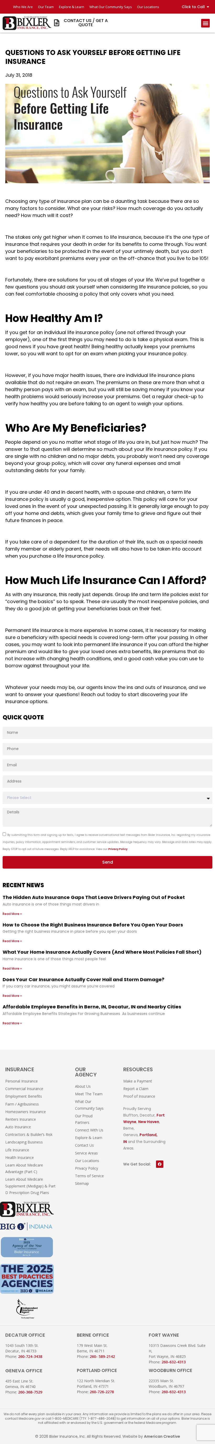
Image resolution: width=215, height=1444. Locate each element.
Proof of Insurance (139, 1096)
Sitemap (82, 1183)
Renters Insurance (20, 1119)
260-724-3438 (30, 1356)
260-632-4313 (174, 1361)
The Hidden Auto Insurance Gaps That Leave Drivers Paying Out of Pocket (94, 897)
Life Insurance (17, 1149)
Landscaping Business (24, 1142)
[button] (205, 23)
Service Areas (86, 1153)
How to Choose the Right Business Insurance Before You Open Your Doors (93, 924)
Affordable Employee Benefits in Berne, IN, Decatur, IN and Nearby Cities (92, 1006)
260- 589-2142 (102, 1356)
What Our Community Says (110, 6)
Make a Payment (137, 1081)
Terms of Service (89, 1175)
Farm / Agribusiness (22, 1104)
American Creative (162, 1436)
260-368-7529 (30, 1392)
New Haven (148, 1121)
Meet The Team (89, 1093)
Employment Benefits (23, 1096)
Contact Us (84, 1145)
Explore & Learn (71, 6)
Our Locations (148, 6)
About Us (83, 1086)
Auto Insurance (18, 1126)
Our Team (46, 6)
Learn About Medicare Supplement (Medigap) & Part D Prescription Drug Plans (30, 1186)
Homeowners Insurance (25, 1111)
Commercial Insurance (24, 1088)
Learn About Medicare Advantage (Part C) (24, 1168)
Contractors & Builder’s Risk (28, 1134)
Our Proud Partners (84, 1119)
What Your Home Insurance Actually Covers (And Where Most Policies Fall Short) (102, 952)
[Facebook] (159, 1164)
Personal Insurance (21, 1081)
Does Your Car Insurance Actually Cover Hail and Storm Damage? (83, 979)
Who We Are (23, 6)
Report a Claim (135, 1088)
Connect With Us (89, 1130)
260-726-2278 (102, 1391)
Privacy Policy (117, 849)
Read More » (12, 914)
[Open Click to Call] (208, 7)
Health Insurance (19, 1157)
